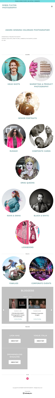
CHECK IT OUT (14, 341)
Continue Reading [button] (18, 319)
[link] (9, 8)
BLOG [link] (30, 296)
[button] (51, 6)
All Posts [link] (25, 296)
